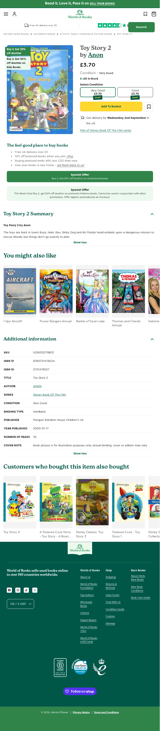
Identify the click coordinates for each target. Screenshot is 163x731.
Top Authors (87, 595)
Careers (84, 613)
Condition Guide (115, 609)
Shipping (111, 577)
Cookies (110, 616)
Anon (95, 55)
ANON (37, 386)
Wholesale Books (86, 604)
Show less (80, 242)
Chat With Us (113, 602)
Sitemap (110, 623)
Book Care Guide (140, 597)
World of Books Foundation (88, 586)
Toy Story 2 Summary (28, 214)
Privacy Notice (81, 712)
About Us (85, 577)
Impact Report (88, 620)
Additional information (29, 339)
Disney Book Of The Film (49, 394)
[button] (5, 14)
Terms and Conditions (106, 712)
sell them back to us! (70, 165)
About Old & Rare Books (138, 578)
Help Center (112, 595)
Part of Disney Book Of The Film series (105, 130)
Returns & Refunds (111, 586)
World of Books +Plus (88, 629)
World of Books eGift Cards (88, 640)
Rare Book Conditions (137, 588)
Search (141, 27)
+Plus (69, 156)
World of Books (60, 712)
